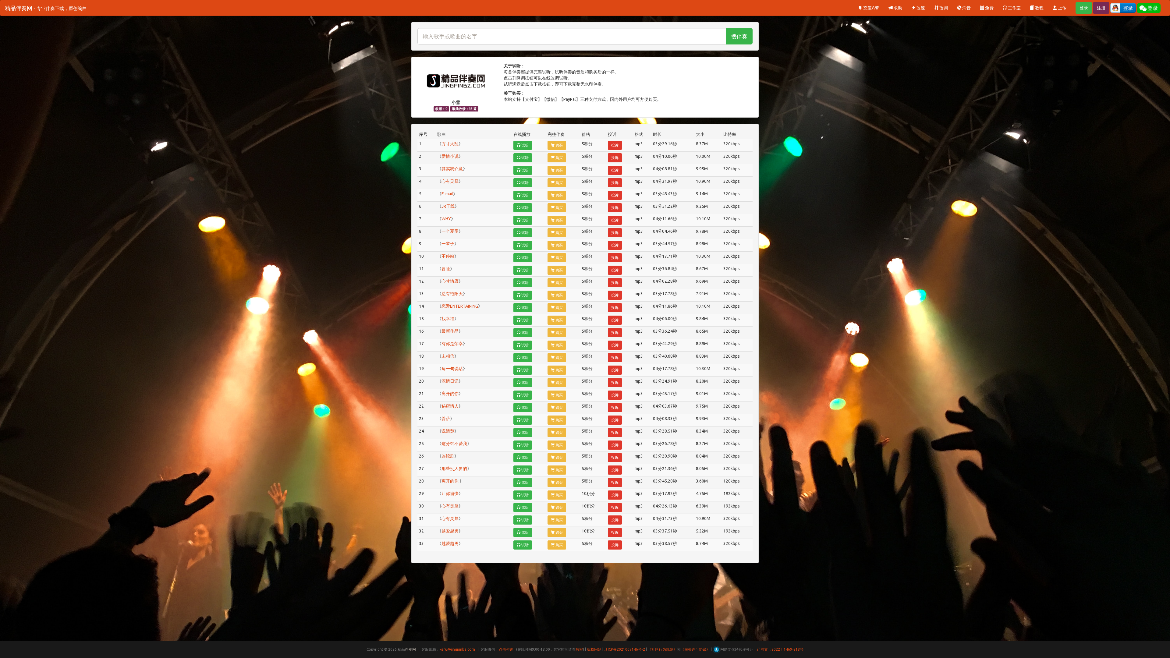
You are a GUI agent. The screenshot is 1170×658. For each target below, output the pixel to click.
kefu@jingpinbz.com (457, 649)
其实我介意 (452, 168)
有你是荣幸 (452, 343)
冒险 (445, 268)
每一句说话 (452, 368)
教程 (1039, 7)
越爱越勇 (450, 531)
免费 (989, 7)
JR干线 (448, 206)
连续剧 (447, 456)
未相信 (447, 356)
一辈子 (447, 243)
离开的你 (450, 393)
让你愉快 (450, 493)
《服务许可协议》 (695, 649)
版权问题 (594, 649)
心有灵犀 (450, 181)
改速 (920, 7)
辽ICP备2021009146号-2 (624, 649)
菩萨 (445, 418)
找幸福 (447, 318)
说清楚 (447, 431)
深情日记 (450, 381)
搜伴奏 (739, 36)
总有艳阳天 (452, 293)
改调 (943, 7)
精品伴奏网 (46, 8)
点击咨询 (506, 649)
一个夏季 (450, 231)
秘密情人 (450, 406)
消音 (966, 7)
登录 (1084, 7)
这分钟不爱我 (454, 443)
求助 (897, 7)
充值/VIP (870, 7)
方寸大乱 (450, 143)
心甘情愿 (450, 281)
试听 (524, 145)
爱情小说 (450, 156)
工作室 (1014, 7)
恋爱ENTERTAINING (459, 306)
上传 (1061, 7)
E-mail (447, 193)
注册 (1101, 7)
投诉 (615, 145)
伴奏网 (410, 649)
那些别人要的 (454, 468)
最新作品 (450, 331)
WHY (446, 218)
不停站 (447, 256)
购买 (559, 145)
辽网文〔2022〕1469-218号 (780, 649)
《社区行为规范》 (662, 649)
